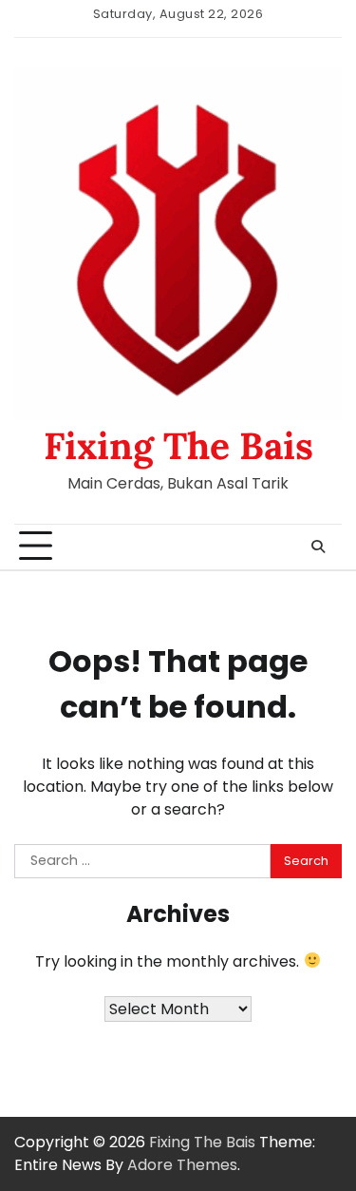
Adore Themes (182, 1165)
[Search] (318, 546)
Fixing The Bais (178, 446)
